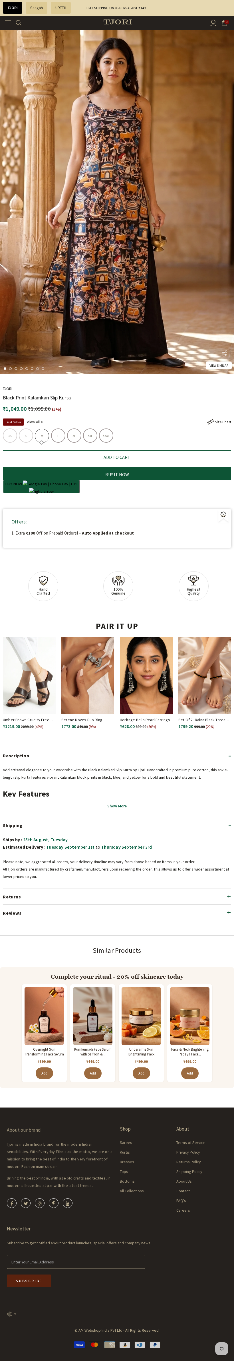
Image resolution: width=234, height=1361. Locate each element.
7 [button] (37, 368)
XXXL (106, 436)
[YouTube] (67, 1203)
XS (10, 436)
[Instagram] (40, 1203)
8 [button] (43, 368)
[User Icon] (213, 23)
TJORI (12, 7)
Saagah (36, 7)
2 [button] (10, 368)
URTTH (60, 7)
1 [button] (5, 368)
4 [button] (21, 368)
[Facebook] (12, 1203)
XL (74, 436)
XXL (90, 436)
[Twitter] (26, 1203)
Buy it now (117, 474)
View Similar (218, 365)
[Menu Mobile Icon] (6, 22)
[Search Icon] (22, 23)
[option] (117, 202)
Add (44, 1073)
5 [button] (26, 368)
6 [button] (32, 368)
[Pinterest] (53, 1203)
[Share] (224, 354)
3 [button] (16, 368)
